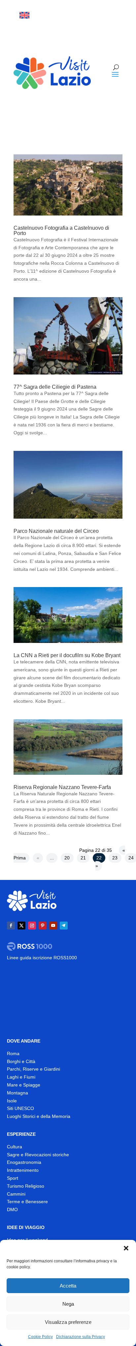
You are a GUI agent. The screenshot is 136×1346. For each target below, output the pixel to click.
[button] (126, 1248)
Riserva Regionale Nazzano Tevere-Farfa (62, 787)
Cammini (16, 1194)
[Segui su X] (88, 15)
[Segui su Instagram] (101, 15)
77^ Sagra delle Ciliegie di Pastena (55, 387)
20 (67, 858)
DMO (12, 1209)
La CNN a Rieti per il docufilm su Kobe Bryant (67, 655)
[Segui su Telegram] (117, 28)
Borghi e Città (21, 1061)
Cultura (14, 1146)
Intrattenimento (23, 1170)
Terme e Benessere (27, 1201)
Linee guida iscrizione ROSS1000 (42, 957)
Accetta (68, 1285)
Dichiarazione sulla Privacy (80, 1336)
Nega (68, 1304)
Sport (12, 1178)
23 (115, 858)
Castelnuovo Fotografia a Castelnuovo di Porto (61, 230)
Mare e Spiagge (23, 1085)
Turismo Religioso (25, 1186)
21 (83, 858)
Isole (12, 1100)
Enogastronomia (24, 1162)
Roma (13, 1053)
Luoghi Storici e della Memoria (38, 1116)
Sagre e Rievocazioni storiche (38, 1154)
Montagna (17, 1092)
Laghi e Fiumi (21, 1077)
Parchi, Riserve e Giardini (33, 1069)
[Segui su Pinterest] (43, 926)
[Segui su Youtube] (114, 15)
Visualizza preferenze (68, 1322)
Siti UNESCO (20, 1108)
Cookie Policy (40, 1336)
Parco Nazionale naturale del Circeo (56, 531)
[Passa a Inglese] (24, 15)
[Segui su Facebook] (75, 15)
